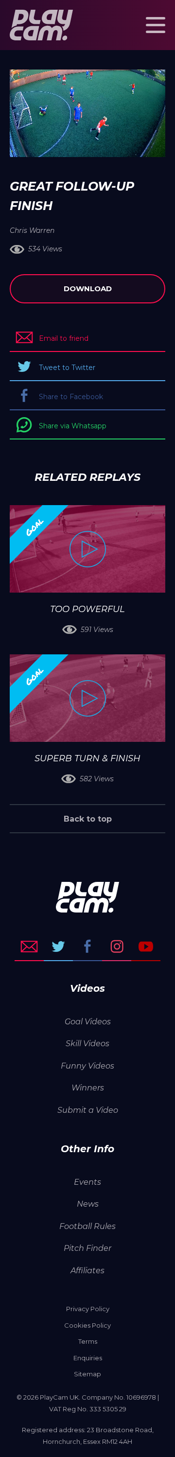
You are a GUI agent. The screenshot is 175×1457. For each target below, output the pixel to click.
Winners (87, 1087)
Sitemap (87, 1374)
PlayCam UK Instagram (116, 946)
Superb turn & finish (87, 758)
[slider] (61, 145)
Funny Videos (87, 1066)
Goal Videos (88, 1021)
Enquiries (87, 1358)
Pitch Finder (87, 1248)
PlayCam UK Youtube (145, 946)
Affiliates (87, 1270)
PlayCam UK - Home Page (41, 25)
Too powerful (87, 609)
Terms (87, 1341)
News (88, 1204)
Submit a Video (87, 1110)
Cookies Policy (87, 1325)
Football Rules (87, 1226)
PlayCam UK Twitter (58, 946)
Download (88, 288)
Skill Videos (87, 1043)
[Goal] (87, 549)
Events (87, 1182)
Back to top (88, 819)
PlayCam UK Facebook (87, 946)
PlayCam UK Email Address (29, 946)
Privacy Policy (87, 1309)
